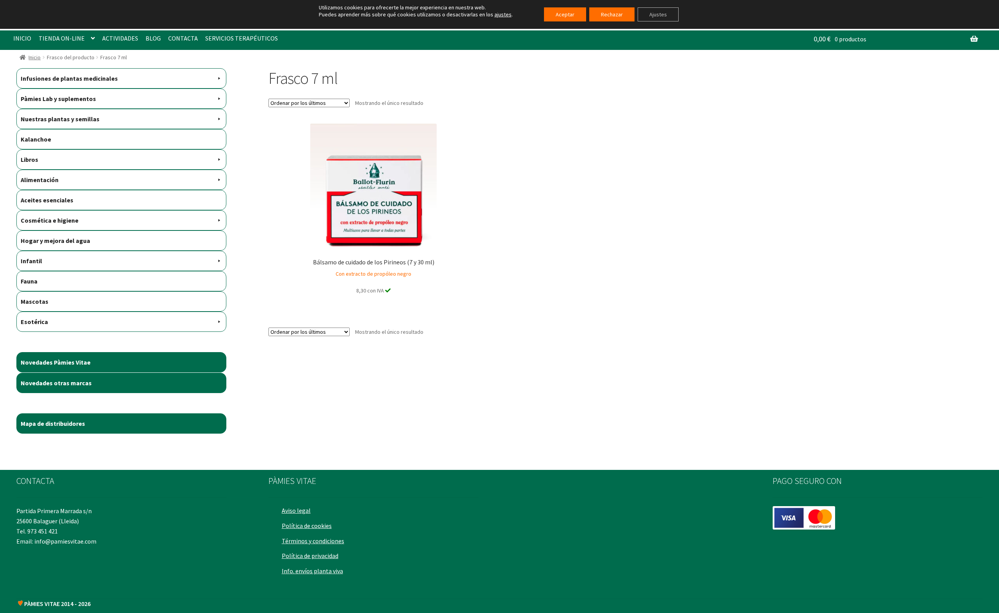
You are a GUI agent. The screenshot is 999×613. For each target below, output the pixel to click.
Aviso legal (296, 510)
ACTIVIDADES (120, 38)
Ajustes (658, 14)
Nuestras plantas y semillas (60, 119)
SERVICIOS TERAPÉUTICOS (241, 38)
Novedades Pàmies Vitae (56, 362)
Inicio (34, 57)
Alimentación (40, 180)
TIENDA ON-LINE (62, 38)
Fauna (29, 281)
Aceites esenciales (47, 200)
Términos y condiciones (313, 541)
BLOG (153, 38)
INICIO (22, 38)
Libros (29, 159)
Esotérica (34, 322)
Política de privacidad (310, 556)
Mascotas (34, 301)
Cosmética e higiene (49, 220)
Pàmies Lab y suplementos (58, 99)
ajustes (503, 14)
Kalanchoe (36, 139)
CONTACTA (183, 38)
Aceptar (565, 14)
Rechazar (612, 14)
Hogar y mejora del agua (55, 240)
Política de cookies (307, 526)
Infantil (31, 261)
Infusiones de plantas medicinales (69, 78)
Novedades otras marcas (56, 383)
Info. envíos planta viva (312, 571)
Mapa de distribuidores (53, 423)
